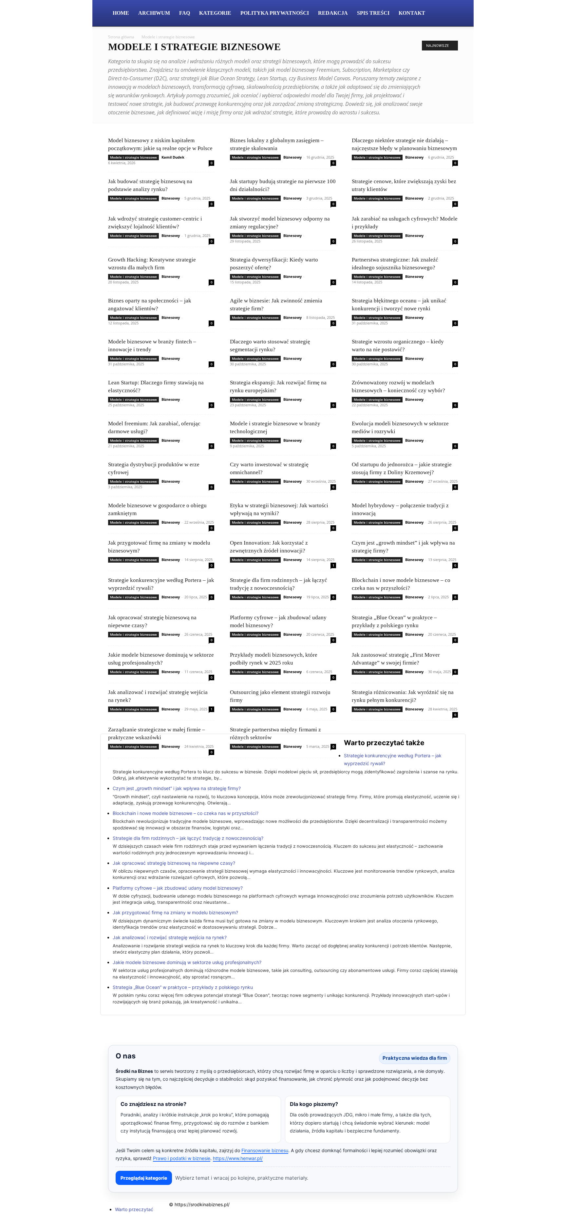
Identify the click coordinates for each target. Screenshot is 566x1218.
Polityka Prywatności (274, 13)
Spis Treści (373, 13)
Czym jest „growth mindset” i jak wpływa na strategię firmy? (177, 788)
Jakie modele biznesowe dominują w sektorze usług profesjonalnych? (187, 962)
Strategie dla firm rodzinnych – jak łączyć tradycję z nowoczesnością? (188, 838)
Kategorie (215, 13)
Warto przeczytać (134, 1209)
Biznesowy (292, 157)
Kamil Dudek (172, 157)
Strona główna (121, 37)
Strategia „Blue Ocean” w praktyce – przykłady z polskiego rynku (183, 987)
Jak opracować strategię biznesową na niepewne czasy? (174, 863)
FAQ (184, 13)
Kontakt (412, 13)
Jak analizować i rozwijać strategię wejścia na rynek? (170, 937)
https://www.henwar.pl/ (238, 1158)
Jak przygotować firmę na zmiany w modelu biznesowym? (175, 912)
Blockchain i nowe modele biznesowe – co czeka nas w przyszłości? (185, 813)
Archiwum (154, 13)
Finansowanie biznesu (264, 1150)
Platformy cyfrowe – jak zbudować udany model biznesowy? (178, 888)
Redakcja (333, 13)
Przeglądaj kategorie (144, 1178)
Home (121, 13)
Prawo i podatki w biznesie (181, 1158)
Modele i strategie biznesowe (133, 157)
